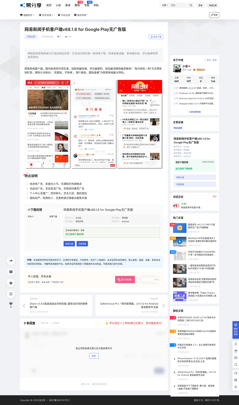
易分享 (41, 400)
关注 (209, 60)
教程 (77, 4)
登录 (200, 5)
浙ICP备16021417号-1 (59, 400)
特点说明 (178, 128)
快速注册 (213, 5)
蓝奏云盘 (69, 244)
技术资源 (46, 15)
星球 (67, 5)
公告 (58, 5)
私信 (215, 60)
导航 (96, 5)
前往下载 (157, 37)
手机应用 (31, 36)
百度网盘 (82, 244)
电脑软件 (27, 15)
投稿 (215, 15)
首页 (49, 5)
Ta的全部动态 (195, 112)
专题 (86, 4)
